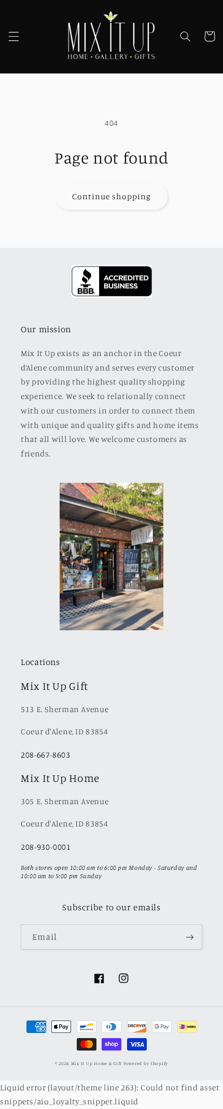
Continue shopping (111, 196)
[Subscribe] (190, 937)
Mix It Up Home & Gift (96, 1063)
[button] (13, 36)
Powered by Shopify (145, 1063)
